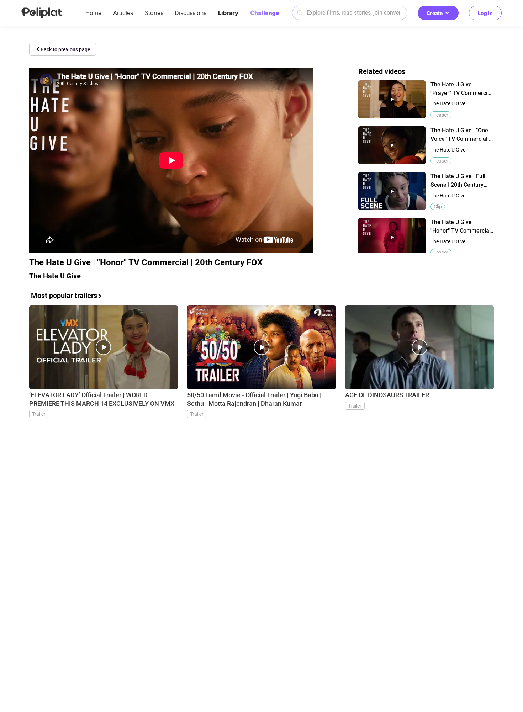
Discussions (190, 12)
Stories (154, 12)
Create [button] (435, 13)
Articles (123, 12)
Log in (485, 13)
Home (93, 12)
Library (228, 12)
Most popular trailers (64, 295)
